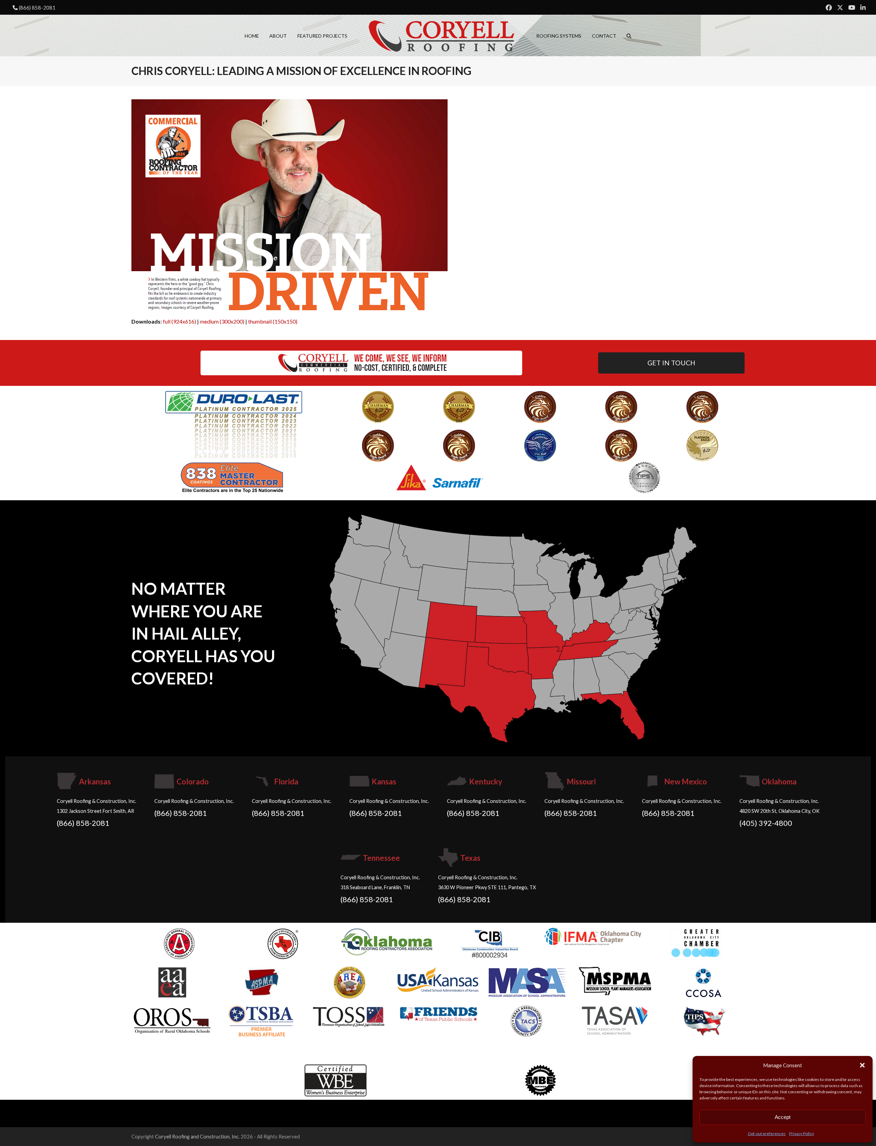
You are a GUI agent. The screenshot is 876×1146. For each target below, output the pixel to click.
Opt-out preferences (767, 1133)
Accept (782, 1117)
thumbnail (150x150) (272, 321)
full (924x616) (179, 321)
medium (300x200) (222, 321)
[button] (862, 1065)
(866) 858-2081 (37, 7)
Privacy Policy (801, 1133)
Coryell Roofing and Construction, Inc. (197, 1136)
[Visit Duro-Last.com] (233, 423)
